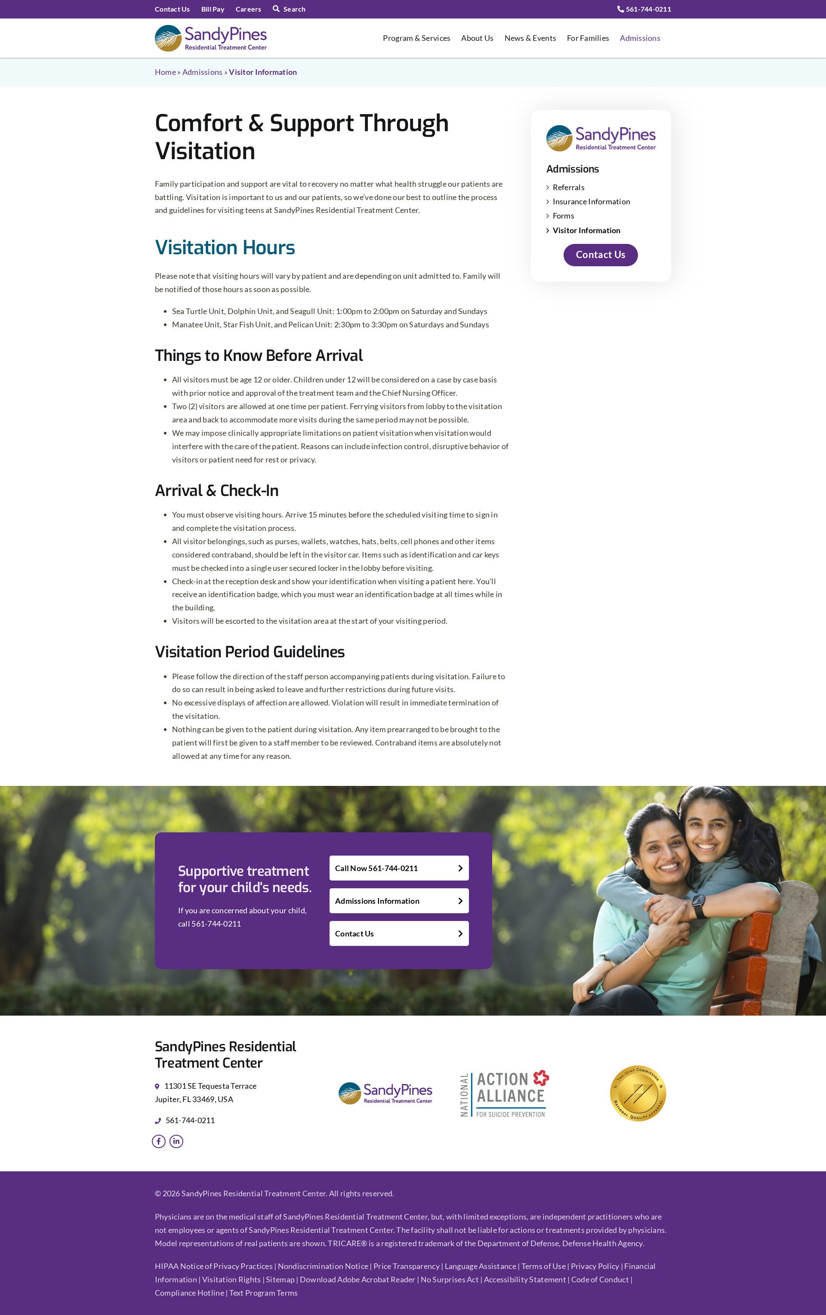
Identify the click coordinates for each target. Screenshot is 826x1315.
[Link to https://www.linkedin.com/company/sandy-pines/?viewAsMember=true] (176, 1142)
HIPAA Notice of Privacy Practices (214, 1266)
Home (165, 72)
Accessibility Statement (525, 1279)
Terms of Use (544, 1266)
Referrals (569, 187)
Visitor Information (587, 230)
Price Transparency (406, 1266)
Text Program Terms (263, 1292)
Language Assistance (481, 1266)
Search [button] (295, 9)
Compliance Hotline (189, 1292)
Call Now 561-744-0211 (376, 868)
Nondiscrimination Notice (323, 1266)
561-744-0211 (647, 9)
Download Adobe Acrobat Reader (358, 1279)
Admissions (202, 72)
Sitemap (281, 1279)
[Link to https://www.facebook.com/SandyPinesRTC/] (159, 1142)
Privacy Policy (596, 1266)
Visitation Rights (232, 1279)
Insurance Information (592, 201)
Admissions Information (377, 900)
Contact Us (354, 933)
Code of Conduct (600, 1279)
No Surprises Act (450, 1279)
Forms (563, 215)
